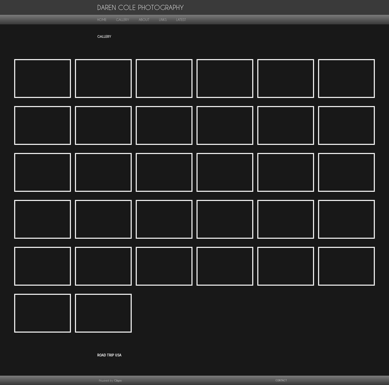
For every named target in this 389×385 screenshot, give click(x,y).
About (144, 20)
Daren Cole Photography (140, 7)
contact (281, 380)
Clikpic (118, 380)
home (101, 20)
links (163, 20)
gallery (122, 20)
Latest (181, 20)
